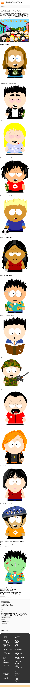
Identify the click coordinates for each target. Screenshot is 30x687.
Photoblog (6, 674)
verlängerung (6, 663)
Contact (17, 674)
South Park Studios (5, 601)
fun (2, 609)
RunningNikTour (7, 677)
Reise (16, 644)
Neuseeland (18, 661)
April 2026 (6, 642)
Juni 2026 (5, 640)
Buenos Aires (18, 656)
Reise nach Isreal (19, 657)
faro (4, 658)
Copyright (17, 681)
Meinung (17, 640)
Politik (16, 642)
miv (4, 661)
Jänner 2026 (6, 646)
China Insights (18, 667)
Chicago (17, 662)
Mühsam (17, 641)
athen (4, 657)
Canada (17, 669)
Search (2, 6)
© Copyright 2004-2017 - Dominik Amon (15, 685)
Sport (16, 645)
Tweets (16, 675)
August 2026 (6, 637)
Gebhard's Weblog (10, 590)
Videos (16, 679)
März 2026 (6, 644)
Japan (16, 665)
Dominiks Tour (7, 675)
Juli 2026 (5, 639)
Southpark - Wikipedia (6, 604)
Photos (16, 678)
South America (18, 663)
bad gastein (6, 656)
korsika (5, 654)
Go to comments (5, 625)
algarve (5, 660)
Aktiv (16, 637)
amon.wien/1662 (5, 621)
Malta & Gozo (18, 653)
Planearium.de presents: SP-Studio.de (8, 589)
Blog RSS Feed (7, 678)
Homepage (6, 673)
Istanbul (17, 666)
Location (17, 677)
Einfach (17, 639)
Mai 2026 (5, 641)
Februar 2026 (6, 645)
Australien (17, 660)
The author (18, 673)
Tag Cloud (6, 665)
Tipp (7, 630)
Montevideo (18, 654)
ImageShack (2, 596)
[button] (6, 617)
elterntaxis (6, 662)
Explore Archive (7, 649)
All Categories (18, 649)
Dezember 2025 (7, 648)
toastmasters (6, 653)
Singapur (17, 658)
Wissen (17, 648)
